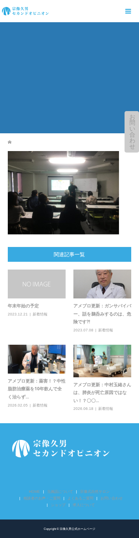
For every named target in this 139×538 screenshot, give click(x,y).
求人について (84, 505)
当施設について (60, 491)
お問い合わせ (132, 132)
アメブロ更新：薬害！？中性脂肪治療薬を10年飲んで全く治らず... (37, 389)
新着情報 (40, 314)
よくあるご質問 (80, 498)
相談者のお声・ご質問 (41, 498)
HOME (34, 491)
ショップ (58, 505)
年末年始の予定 (23, 306)
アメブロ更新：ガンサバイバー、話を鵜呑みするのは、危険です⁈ (102, 314)
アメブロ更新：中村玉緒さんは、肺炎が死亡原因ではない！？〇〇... (102, 392)
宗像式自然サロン (95, 491)
